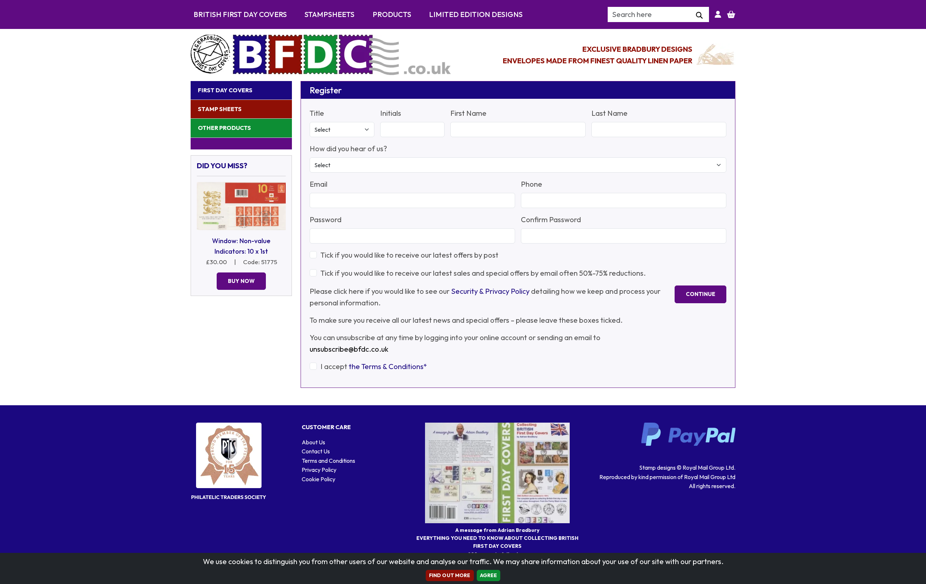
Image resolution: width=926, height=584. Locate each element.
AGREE (488, 575)
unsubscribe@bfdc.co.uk (349, 349)
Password (325, 219)
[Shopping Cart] (731, 14)
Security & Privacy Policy (490, 291)
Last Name (609, 113)
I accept (373, 366)
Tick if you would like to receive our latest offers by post (409, 254)
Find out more (450, 575)
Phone (531, 184)
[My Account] (718, 14)
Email (318, 184)
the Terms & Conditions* (388, 366)
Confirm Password (551, 219)
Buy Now (241, 281)
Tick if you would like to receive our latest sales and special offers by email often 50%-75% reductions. (483, 273)
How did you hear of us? (348, 148)
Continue (700, 294)
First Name (468, 113)
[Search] (699, 15)
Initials (390, 113)
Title (317, 113)
